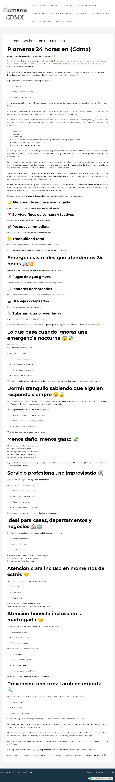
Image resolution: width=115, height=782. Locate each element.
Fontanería (81, 13)
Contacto (71, 21)
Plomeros (68, 5)
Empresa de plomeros (49, 5)
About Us (60, 21)
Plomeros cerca (38, 13)
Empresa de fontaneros (61, 13)
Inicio (34, 5)
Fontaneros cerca (99, 13)
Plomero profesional (87, 5)
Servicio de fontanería (41, 21)
